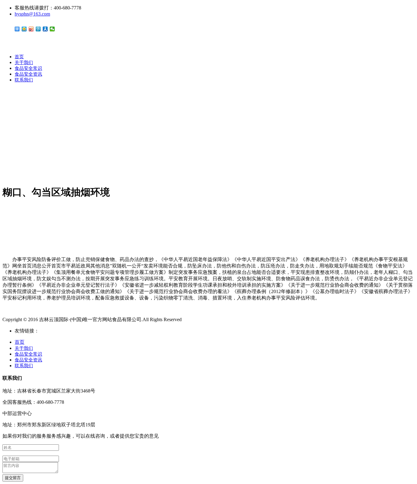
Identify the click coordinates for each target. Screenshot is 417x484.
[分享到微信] (52, 29)
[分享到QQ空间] (24, 29)
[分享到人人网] (45, 29)
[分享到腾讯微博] (38, 29)
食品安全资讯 (28, 74)
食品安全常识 (28, 68)
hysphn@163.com (32, 13)
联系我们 (24, 79)
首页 (19, 56)
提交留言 (13, 477)
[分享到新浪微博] (31, 29)
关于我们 (24, 62)
